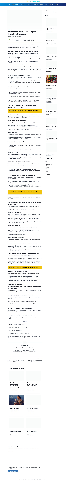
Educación (51, 4)
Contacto (28, 479)
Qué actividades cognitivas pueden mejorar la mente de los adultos (52, 113)
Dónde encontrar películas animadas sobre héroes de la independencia (51, 70)
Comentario (10, 451)
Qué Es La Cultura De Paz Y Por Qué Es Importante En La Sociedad (52, 85)
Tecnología (35, 4)
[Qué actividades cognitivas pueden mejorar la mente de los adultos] (51, 107)
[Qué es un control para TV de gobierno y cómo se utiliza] (51, 134)
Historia (47, 167)
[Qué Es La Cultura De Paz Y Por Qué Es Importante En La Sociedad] (51, 79)
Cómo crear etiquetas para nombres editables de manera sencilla (35, 360)
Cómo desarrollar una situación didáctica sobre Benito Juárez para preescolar (52, 56)
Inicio (9, 4)
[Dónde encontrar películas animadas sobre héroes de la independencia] (51, 64)
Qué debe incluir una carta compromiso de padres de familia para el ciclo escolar (51, 42)
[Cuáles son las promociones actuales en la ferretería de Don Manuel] (51, 121)
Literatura (29, 4)
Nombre (10, 464)
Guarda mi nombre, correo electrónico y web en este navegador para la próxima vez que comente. (24, 468)
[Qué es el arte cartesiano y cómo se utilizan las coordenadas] (51, 93)
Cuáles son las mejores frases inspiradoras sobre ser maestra (15, 409)
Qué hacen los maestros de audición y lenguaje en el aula (33, 409)
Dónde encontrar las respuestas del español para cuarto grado (15, 431)
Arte (46, 4)
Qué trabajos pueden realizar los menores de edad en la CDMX (16, 360)
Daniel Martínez (11, 36)
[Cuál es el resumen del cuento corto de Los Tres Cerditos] (51, 147)
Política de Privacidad (43, 479)
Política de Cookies (34, 479)
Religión (47, 173)
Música (41, 4)
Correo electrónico (30, 464)
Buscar (46, 10)
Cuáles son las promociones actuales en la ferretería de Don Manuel (52, 126)
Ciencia (56, 4)
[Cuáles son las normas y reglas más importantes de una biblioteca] (51, 22)
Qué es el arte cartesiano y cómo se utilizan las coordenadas (51, 100)
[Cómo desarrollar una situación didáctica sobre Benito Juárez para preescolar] (51, 50)
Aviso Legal (23, 479)
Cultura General (49, 164)
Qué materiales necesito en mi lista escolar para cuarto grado (33, 431)
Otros (47, 171)
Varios (47, 176)
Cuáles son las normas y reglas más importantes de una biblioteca (52, 28)
